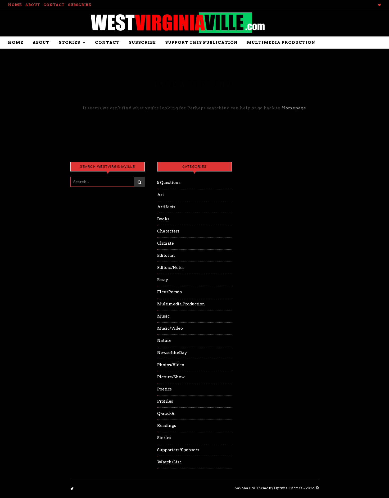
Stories (69, 42)
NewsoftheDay (172, 352)
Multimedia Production (281, 42)
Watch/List (169, 462)
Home (15, 5)
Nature (164, 340)
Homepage (294, 108)
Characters (168, 231)
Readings (166, 425)
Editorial (166, 255)
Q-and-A (166, 413)
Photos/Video (170, 364)
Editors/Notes (170, 267)
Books (163, 219)
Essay (162, 279)
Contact (54, 5)
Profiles (165, 401)
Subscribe (79, 5)
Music (163, 316)
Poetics (164, 389)
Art (160, 194)
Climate (165, 243)
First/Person (169, 292)
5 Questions (168, 182)
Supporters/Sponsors (178, 450)
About (32, 5)
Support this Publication (201, 42)
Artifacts (166, 206)
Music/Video (170, 328)
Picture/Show (171, 377)
